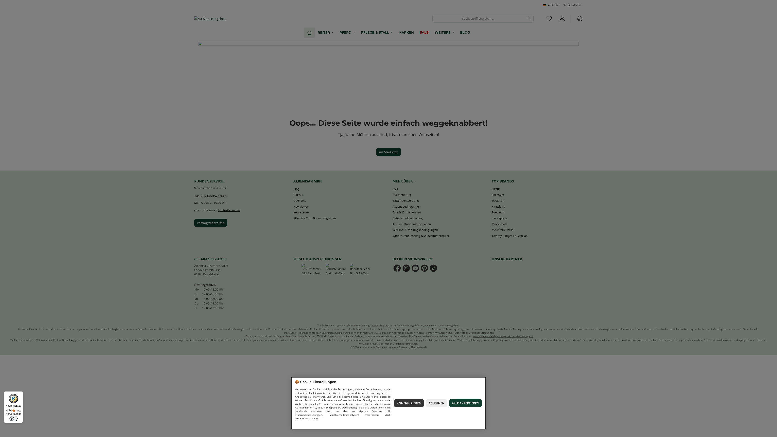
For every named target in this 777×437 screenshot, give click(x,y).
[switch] (14, 418)
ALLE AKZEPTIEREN (465, 403)
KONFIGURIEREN (409, 403)
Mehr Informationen (306, 418)
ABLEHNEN (437, 403)
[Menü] (20, 393)
